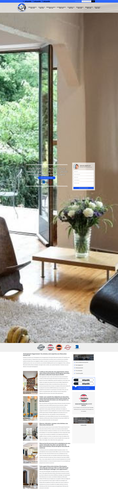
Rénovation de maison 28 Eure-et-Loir (32, 8)
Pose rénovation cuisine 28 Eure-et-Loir (61, 8)
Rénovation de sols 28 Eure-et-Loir (89, 8)
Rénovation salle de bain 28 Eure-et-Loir (51, 8)
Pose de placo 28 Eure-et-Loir (97, 8)
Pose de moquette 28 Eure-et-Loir (70, 8)
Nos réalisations (47, 178)
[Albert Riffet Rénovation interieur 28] (22, 8)
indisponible (27, 1)
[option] (59, 196)
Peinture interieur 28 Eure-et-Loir (79, 8)
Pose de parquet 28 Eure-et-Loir (41, 8)
